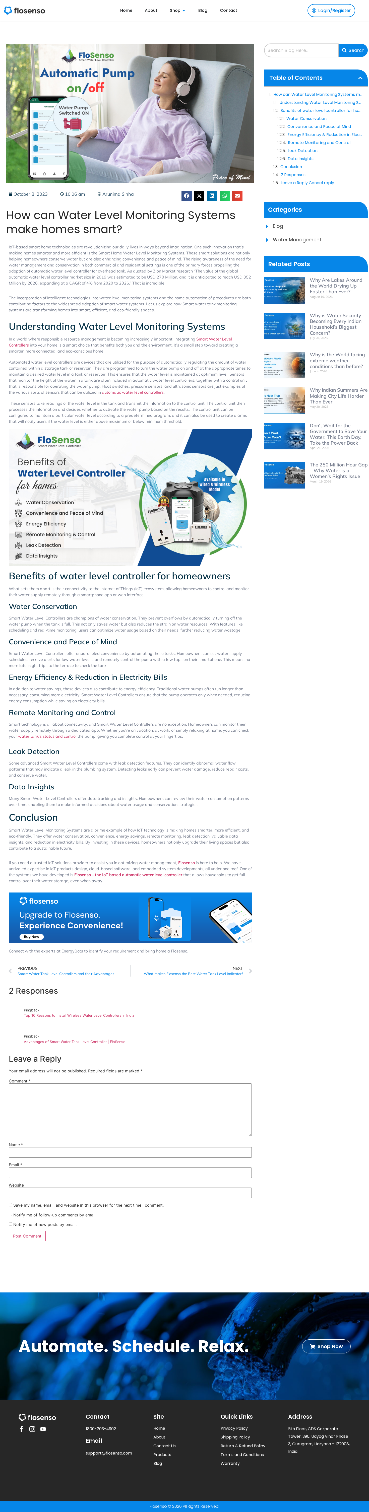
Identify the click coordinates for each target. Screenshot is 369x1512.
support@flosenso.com (109, 1453)
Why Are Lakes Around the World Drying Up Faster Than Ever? (336, 286)
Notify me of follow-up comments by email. (54, 1215)
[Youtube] (43, 1429)
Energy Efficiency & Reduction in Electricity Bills (325, 135)
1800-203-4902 (101, 1429)
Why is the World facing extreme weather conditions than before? (337, 360)
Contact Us (164, 1446)
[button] (186, 196)
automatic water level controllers (133, 392)
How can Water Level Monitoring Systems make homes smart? (318, 94)
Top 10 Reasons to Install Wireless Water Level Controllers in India (79, 1015)
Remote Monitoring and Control (319, 143)
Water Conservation (306, 118)
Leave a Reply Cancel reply (307, 183)
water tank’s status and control (47, 736)
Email (15, 1165)
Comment (20, 1081)
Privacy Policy (234, 1428)
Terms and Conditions (242, 1455)
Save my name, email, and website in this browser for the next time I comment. (88, 1205)
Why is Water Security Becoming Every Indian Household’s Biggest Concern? (335, 324)
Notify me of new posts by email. (45, 1224)
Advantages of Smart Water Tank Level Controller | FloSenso (75, 1042)
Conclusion (291, 167)
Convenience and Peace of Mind (319, 126)
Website (16, 1185)
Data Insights (301, 159)
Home (159, 1428)
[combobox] (301, 50)
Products (162, 1455)
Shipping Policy (235, 1437)
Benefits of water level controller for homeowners (321, 110)
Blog (157, 1463)
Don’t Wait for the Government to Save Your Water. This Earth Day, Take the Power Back (338, 434)
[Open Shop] (184, 11)
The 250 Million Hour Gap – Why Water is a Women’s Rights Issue (339, 470)
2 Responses (293, 175)
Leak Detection (303, 151)
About (159, 1437)
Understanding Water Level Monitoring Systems (321, 102)
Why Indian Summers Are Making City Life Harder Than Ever (339, 395)
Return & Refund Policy (243, 1446)
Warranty (230, 1463)
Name (16, 1145)
